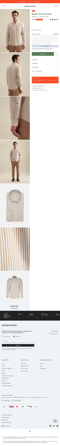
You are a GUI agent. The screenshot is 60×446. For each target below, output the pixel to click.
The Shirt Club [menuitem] (5, 378)
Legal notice (5, 420)
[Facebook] (50, 425)
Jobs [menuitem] (41, 366)
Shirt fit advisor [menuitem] (24, 366)
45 (54, 39)
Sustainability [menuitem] (43, 368)
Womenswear (7, 336)
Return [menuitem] (3, 371)
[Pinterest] (57, 425)
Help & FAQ (5, 360)
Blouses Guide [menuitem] (24, 371)
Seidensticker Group (46, 360)
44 (47, 39)
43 (41, 39)
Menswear (18, 336)
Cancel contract (17, 400)
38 (34, 36)
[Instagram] (54, 425)
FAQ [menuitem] (3, 363)
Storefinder (55, 331)
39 (41, 36)
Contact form (7, 400)
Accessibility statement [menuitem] (7, 385)
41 (54, 36)
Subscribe (18, 345)
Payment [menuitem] (4, 373)
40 (47, 36)
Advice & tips (25, 360)
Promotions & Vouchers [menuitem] (7, 375)
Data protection (5, 417)
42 (34, 39)
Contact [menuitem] (4, 380)
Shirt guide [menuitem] (23, 363)
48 (47, 43)
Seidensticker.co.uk (6, 422)
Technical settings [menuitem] (6, 383)
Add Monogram (37, 30)
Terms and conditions (7, 415)
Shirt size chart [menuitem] (24, 368)
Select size (43, 54)
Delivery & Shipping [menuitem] (7, 368)
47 (41, 43)
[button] (14, 308)
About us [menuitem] (42, 363)
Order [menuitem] (3, 366)
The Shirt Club (54, 333)
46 (34, 43)
